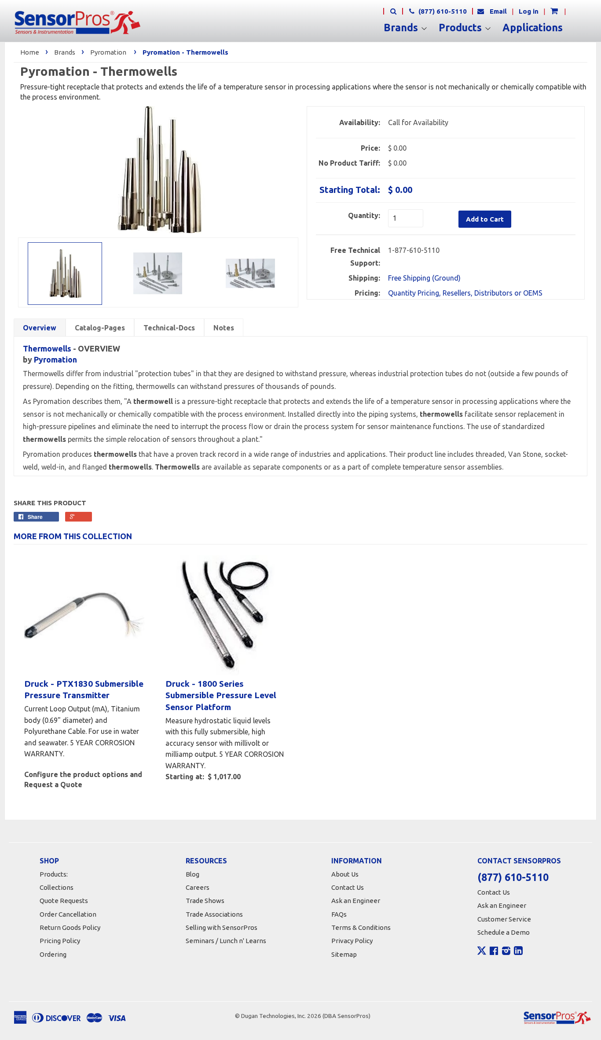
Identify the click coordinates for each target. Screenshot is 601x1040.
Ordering (53, 954)
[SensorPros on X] (481, 952)
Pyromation (108, 52)
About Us (345, 874)
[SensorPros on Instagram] (506, 951)
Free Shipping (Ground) (424, 278)
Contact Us (347, 887)
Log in (529, 11)
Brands (402, 27)
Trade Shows (205, 900)
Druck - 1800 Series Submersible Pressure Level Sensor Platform (220, 695)
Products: (54, 874)
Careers (197, 887)
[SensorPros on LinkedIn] (518, 951)
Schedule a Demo (503, 932)
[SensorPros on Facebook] (493, 951)
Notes (223, 328)
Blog (192, 874)
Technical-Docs (169, 328)
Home (29, 52)
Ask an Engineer (355, 900)
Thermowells (47, 348)
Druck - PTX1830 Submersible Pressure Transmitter (83, 689)
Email (498, 11)
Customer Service (504, 919)
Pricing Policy (60, 940)
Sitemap (344, 954)
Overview (39, 328)
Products (461, 27)
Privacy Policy (352, 940)
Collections (56, 887)
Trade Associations (214, 914)
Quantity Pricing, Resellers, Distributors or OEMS (465, 293)
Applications (532, 27)
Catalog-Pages (100, 328)
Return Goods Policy (70, 927)
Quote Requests (64, 900)
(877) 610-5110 (442, 11)
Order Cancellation (68, 914)
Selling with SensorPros (221, 927)
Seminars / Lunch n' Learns (226, 940)
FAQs (339, 914)
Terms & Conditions (361, 927)
